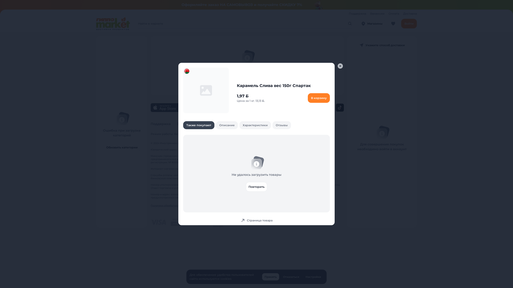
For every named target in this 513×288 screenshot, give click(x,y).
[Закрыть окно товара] (340, 66)
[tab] (198, 125)
